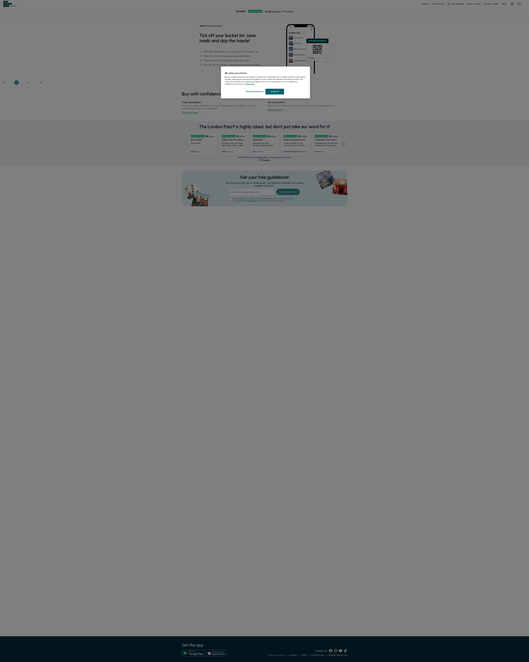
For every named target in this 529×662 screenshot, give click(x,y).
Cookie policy (250, 84)
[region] (265, 82)
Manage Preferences (254, 91)
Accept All (274, 91)
